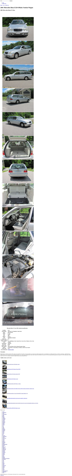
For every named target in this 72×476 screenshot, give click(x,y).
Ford (3, 426)
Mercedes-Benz (4, 444)
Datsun (3, 423)
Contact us (2, 475)
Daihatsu (3, 422)
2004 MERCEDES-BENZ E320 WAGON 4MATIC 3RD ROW (17, 398)
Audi (3, 415)
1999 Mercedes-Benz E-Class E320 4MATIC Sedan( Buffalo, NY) (17, 393)
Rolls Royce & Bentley (6, 458)
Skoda (3, 463)
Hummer (3, 429)
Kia (2, 434)
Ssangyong (4, 465)
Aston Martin (4, 414)
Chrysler (3, 419)
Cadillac (3, 417)
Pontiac (3, 453)
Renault (3, 457)
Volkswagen (4, 471)
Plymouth (3, 452)
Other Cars (4, 449)
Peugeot (3, 451)
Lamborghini (4, 436)
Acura (3, 411)
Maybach (3, 442)
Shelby (3, 462)
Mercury (3, 445)
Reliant (3, 456)
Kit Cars (3, 435)
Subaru (3, 466)
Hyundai (3, 430)
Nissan (3, 447)
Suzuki (3, 467)
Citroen (3, 420)
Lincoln (3, 439)
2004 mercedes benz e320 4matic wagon (13, 364)
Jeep (3, 433)
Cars (3, 2)
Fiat (3, 425)
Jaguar (3, 432)
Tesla (3, 468)
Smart (3, 464)
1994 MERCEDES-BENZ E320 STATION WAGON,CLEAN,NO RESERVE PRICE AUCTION (22, 403)
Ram (3, 455)
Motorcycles (4, 3)
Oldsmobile (4, 448)
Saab (3, 460)
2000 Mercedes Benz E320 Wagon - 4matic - (14, 383)
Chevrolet (3, 418)
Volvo (3, 472)
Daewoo (3, 421)
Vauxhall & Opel (5, 470)
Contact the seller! (11, 349)
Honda (3, 428)
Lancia (3, 437)
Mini (3, 446)
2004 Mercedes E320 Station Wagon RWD (13, 369)
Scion (3, 461)
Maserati (3, 441)
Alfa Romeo (4, 412)
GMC (3, 427)
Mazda (3, 443)
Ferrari (3, 424)
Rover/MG (4, 459)
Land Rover (4, 438)
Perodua (3, 450)
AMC (3, 413)
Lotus (3, 440)
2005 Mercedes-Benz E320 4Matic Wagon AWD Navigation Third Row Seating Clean (20, 388)
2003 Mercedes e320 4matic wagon (12, 378)
